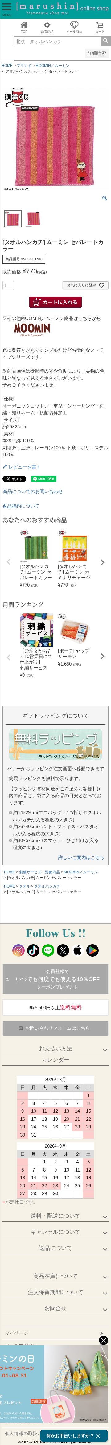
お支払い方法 (55, 1049)
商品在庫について (55, 1276)
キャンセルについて (55, 1232)
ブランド (24, 65)
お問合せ (55, 1308)
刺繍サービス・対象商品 (39, 872)
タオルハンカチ (47, 886)
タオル (24, 886)
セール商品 (74, 31)
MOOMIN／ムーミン (52, 65)
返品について (55, 1248)
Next (102, 562)
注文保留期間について (55, 1292)
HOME (7, 65)
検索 (106, 41)
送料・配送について (55, 1216)
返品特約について (20, 506)
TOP (24, 31)
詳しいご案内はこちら (81, 857)
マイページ (16, 1333)
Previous (8, 562)
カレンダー (55, 1060)
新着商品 (47, 31)
